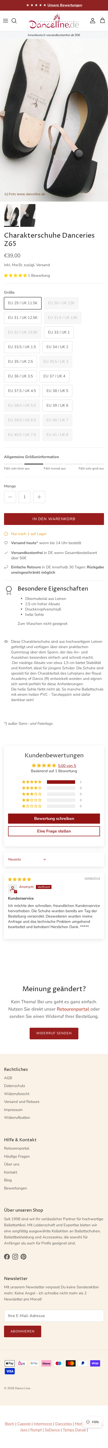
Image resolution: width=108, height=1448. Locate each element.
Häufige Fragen (17, 1156)
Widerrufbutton (17, 1117)
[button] (16, 275)
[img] (19, 879)
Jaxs (23, 1429)
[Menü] (5, 20)
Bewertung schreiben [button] (54, 818)
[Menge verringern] (10, 497)
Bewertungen (15, 1188)
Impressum (13, 1109)
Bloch (9, 1423)
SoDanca (52, 1429)
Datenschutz (14, 1085)
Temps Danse (74, 1429)
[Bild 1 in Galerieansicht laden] (54, 120)
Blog (8, 1180)
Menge (10, 486)
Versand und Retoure (21, 1101)
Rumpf (36, 1429)
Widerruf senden (54, 1033)
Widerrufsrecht (16, 1093)
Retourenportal (16, 1148)
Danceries (63, 1423)
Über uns (11, 1164)
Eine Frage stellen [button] (54, 831)
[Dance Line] (54, 21)
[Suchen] (16, 20)
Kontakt (10, 1172)
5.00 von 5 (67, 765)
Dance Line (22, 1388)
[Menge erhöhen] (39, 497)
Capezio (24, 1423)
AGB (8, 1077)
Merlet (80, 1423)
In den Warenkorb (53, 518)
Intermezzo (43, 1423)
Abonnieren (23, 1331)
